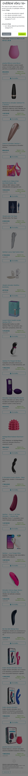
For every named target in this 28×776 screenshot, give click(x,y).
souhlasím (22, 34)
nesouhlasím (6, 34)
